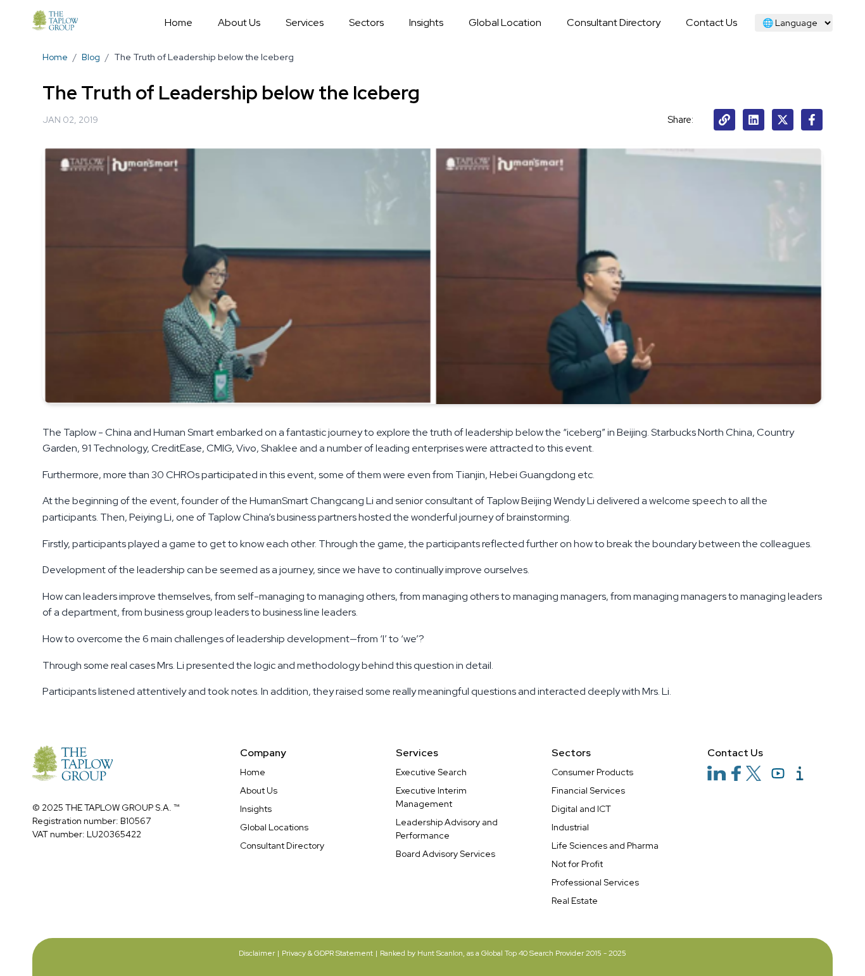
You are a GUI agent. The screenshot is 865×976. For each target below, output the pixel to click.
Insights (256, 808)
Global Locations (274, 827)
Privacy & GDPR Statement (327, 953)
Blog (91, 57)
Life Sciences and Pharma (605, 845)
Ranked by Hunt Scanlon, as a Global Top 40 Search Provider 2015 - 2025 (503, 953)
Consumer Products (592, 772)
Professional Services (595, 882)
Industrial (570, 827)
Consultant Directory (282, 845)
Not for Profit (577, 864)
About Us (258, 790)
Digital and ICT (581, 808)
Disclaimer (257, 953)
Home (55, 57)
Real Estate (575, 900)
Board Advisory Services (445, 853)
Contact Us (735, 752)
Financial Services (588, 790)
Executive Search (431, 772)
